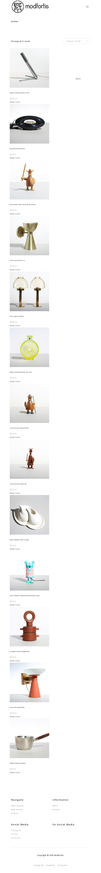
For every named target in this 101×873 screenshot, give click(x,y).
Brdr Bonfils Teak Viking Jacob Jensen (23, 204)
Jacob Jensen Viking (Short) (19, 428)
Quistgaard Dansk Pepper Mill (19, 651)
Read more (15, 102)
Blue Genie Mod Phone (17, 148)
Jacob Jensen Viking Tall (18, 484)
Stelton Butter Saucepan (18, 763)
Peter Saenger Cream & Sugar (19, 539)
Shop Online (17, 809)
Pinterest (16, 838)
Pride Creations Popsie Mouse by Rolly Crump (24, 595)
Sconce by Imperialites (17, 707)
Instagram (16, 830)
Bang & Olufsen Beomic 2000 (19, 93)
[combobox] (77, 41)
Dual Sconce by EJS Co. (17, 260)
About (55, 806)
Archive (14, 813)
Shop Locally (17, 806)
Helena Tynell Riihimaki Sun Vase (21, 372)
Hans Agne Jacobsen (17, 316)
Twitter (14, 834)
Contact (56, 809)
